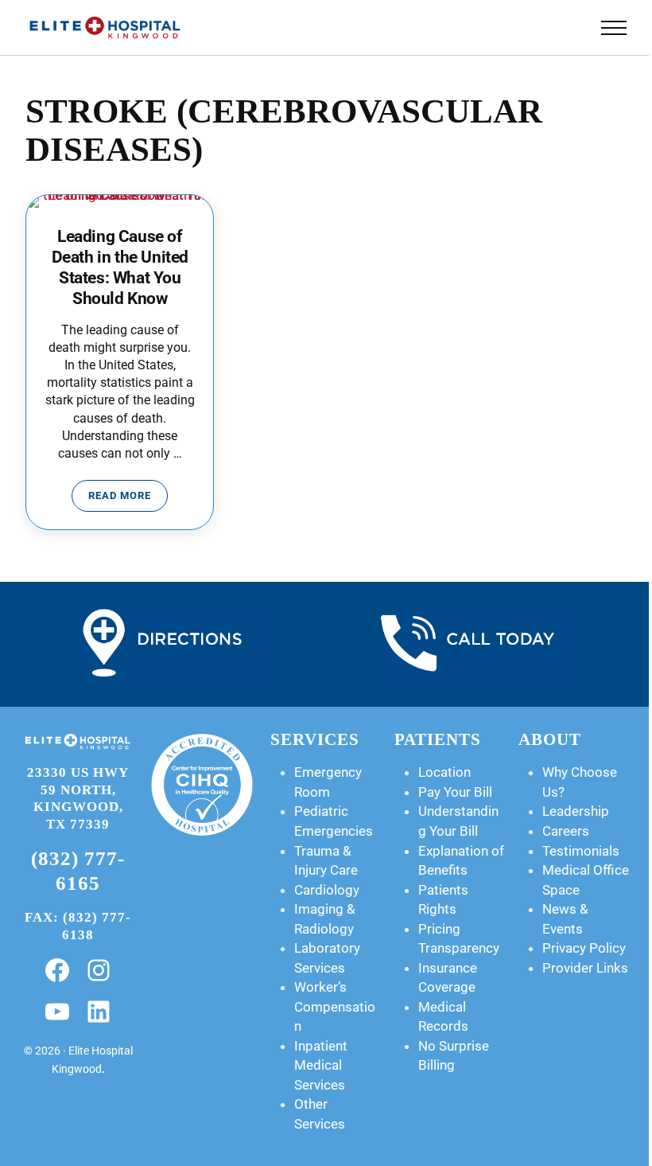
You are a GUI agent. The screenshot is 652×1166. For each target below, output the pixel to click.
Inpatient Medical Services (320, 1065)
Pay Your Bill (455, 792)
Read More (128, 498)
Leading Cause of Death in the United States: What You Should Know (120, 267)
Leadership (575, 811)
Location (444, 772)
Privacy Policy (584, 948)
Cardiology (326, 890)
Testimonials (580, 851)
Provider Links (585, 968)
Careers (565, 831)
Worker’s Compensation (334, 1006)
